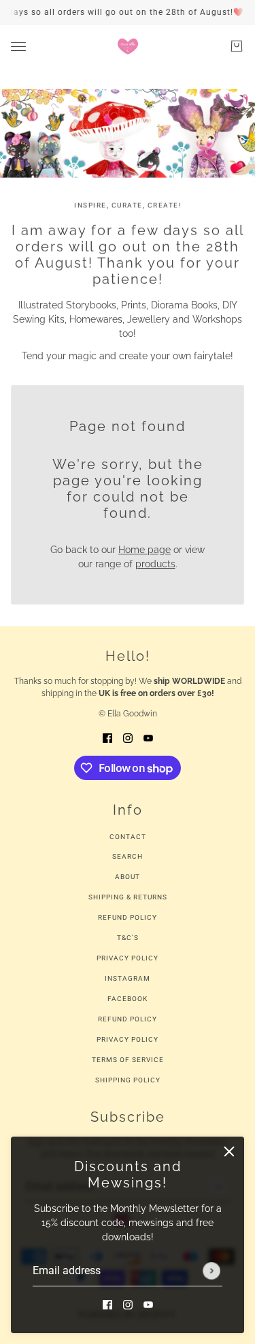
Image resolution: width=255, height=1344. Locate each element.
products (155, 563)
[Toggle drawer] (18, 46)
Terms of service (128, 1059)
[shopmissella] (128, 46)
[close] (229, 1151)
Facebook (127, 998)
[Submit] (211, 1271)
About (127, 876)
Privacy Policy (127, 958)
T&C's (128, 937)
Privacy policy (127, 1039)
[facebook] (107, 1304)
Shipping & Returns (127, 897)
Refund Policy (127, 917)
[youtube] (148, 1304)
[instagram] (128, 1304)
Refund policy (127, 1019)
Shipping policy (127, 1080)
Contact (127, 836)
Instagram (127, 978)
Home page (144, 549)
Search (127, 856)
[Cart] (236, 46)
